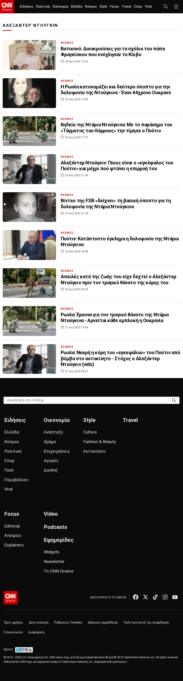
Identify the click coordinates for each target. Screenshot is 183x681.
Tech (148, 6)
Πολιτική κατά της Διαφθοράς (146, 622)
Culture (90, 432)
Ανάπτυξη (53, 432)
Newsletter (54, 561)
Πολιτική (43, 6)
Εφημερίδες (59, 540)
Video (51, 514)
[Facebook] (135, 597)
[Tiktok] (155, 597)
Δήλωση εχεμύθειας (103, 622)
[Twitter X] (145, 597)
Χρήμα (50, 441)
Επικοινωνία (13, 632)
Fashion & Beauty (99, 441)
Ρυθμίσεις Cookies (68, 622)
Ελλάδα (76, 6)
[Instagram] (165, 597)
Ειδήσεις (26, 6)
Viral (8, 489)
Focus (114, 6)
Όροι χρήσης (13, 622)
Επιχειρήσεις (57, 451)
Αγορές (51, 460)
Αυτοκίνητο (94, 451)
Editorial (12, 526)
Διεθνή (50, 470)
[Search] (174, 400)
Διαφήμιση (36, 632)
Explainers (14, 545)
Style (103, 6)
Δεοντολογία (38, 622)
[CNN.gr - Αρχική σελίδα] (11, 597)
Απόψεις (13, 535)
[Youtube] (175, 597)
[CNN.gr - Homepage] (7, 6)
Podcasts (55, 527)
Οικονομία (60, 6)
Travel (126, 6)
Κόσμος (91, 6)
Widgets (51, 551)
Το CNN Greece (58, 571)
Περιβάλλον (16, 479)
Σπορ (138, 6)
